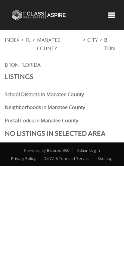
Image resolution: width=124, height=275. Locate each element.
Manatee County (48, 44)
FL (28, 40)
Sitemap (105, 158)
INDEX (12, 40)
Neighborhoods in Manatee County (45, 107)
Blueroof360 (58, 150)
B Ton (109, 44)
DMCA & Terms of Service (67, 158)
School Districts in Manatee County (44, 94)
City (92, 40)
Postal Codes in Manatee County (41, 120)
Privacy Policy (23, 158)
